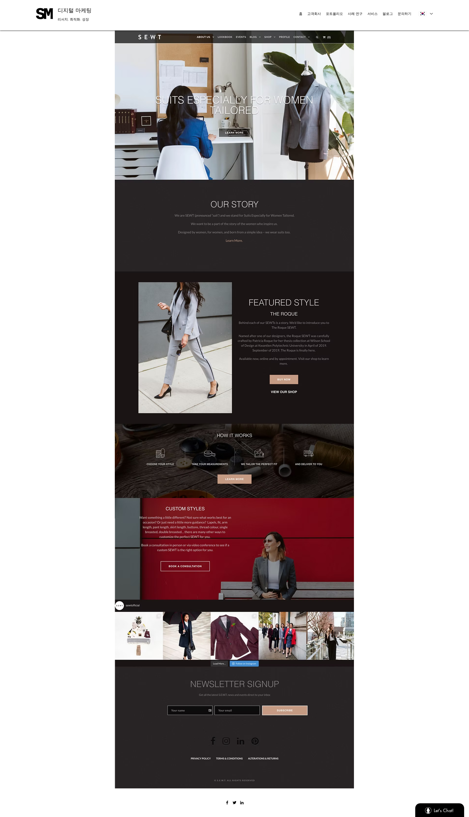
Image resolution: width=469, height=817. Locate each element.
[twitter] (234, 802)
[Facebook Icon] (227, 802)
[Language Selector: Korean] (425, 14)
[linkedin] (241, 802)
